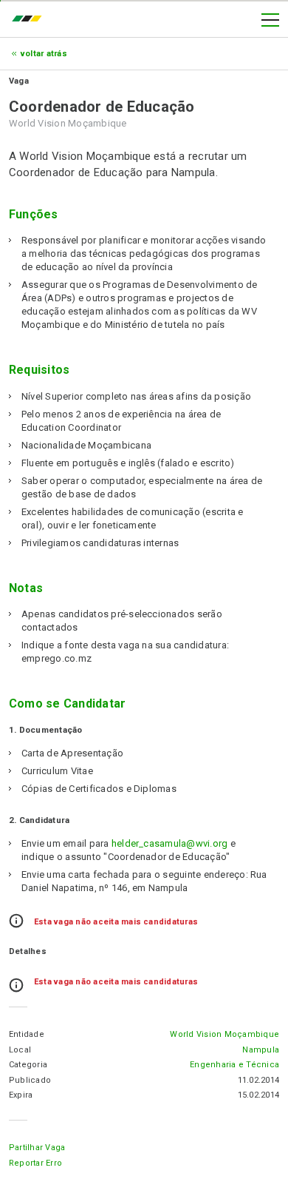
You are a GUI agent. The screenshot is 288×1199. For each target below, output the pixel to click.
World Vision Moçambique (224, 1034)
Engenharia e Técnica (234, 1064)
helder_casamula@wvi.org (170, 843)
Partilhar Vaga (37, 1147)
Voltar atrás (44, 53)
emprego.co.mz (30, 20)
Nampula (260, 1050)
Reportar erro (35, 1163)
